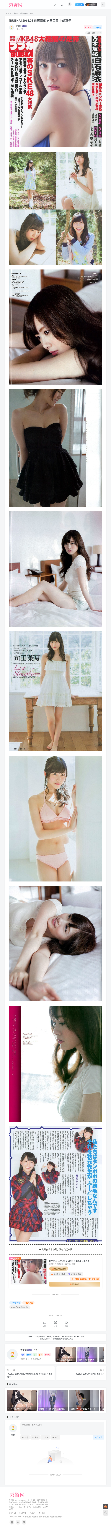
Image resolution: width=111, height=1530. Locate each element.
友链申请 (12, 1512)
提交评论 (98, 1437)
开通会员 (92, 4)
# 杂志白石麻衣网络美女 (20, 1307)
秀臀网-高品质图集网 (30, 1517)
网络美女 (29, 1303)
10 (41, 1355)
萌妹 (16, 13)
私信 (99, 27)
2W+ (30, 1355)
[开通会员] (105, 1506)
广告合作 (32, 1512)
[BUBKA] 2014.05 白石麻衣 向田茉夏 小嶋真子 (40, 20)
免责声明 (22, 1512)
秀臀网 (18, 26)
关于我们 (41, 1512)
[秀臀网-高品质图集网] (17, 1494)
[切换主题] (105, 1513)
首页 (9, 13)
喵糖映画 (24, 13)
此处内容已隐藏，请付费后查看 (56, 1249)
